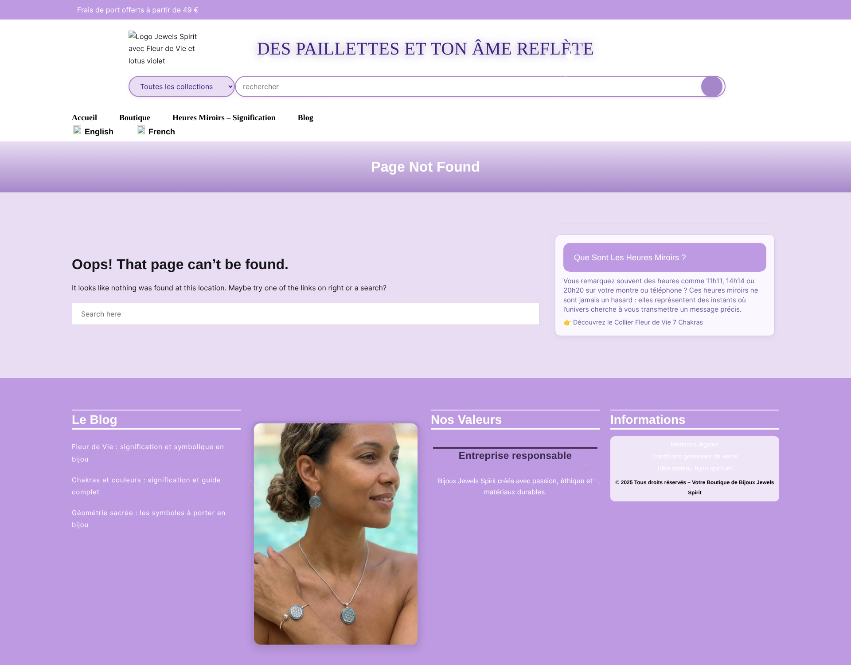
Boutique (134, 117)
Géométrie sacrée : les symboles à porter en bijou (149, 519)
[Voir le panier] (704, 48)
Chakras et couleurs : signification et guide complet (146, 486)
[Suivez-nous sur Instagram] (766, 10)
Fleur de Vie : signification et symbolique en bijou (148, 452)
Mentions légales (695, 444)
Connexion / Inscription (673, 49)
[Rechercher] (711, 86)
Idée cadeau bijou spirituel (695, 468)
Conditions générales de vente (695, 456)
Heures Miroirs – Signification (224, 117)
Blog (305, 117)
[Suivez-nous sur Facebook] (749, 10)
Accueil (84, 117)
